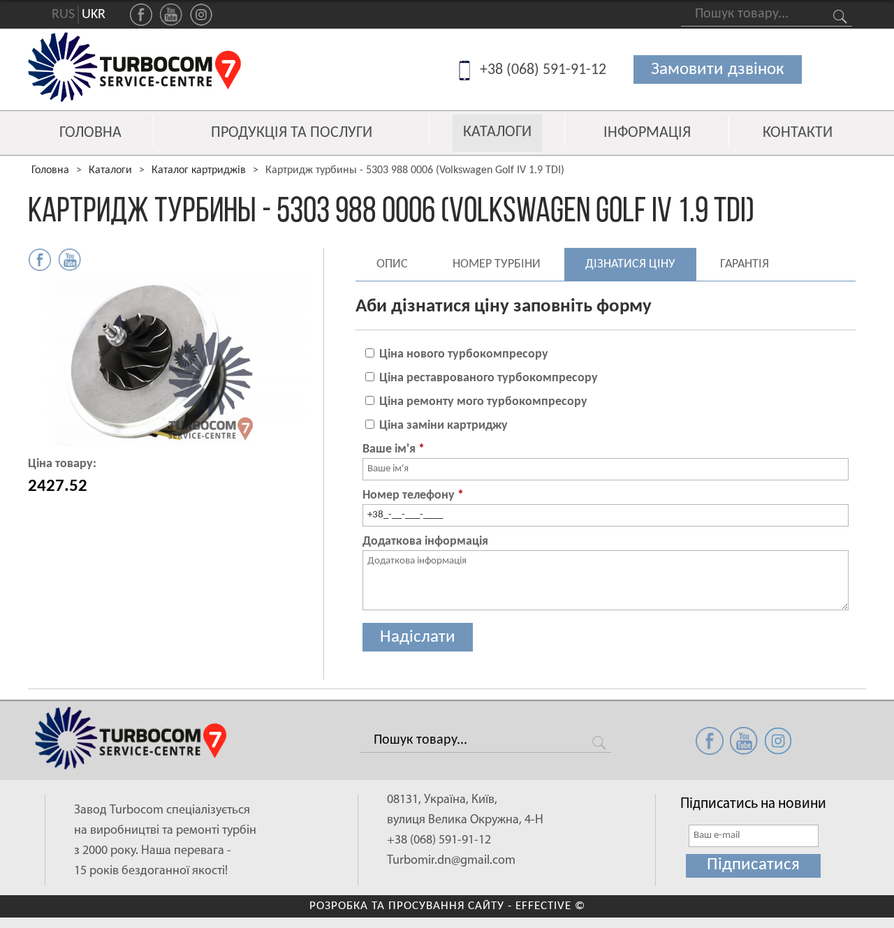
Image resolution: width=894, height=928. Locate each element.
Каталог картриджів (199, 170)
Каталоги (497, 132)
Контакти (798, 133)
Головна (90, 133)
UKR (93, 15)
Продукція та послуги (291, 133)
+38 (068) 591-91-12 (543, 70)
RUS (63, 15)
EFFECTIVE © (550, 906)
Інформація (647, 133)
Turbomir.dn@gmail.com (451, 861)
